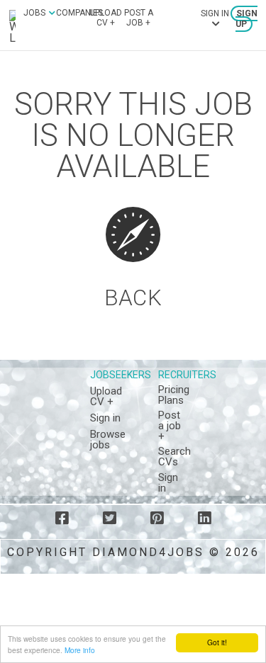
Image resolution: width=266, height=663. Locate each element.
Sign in (105, 418)
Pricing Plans (173, 395)
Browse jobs (108, 439)
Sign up (246, 18)
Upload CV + (105, 18)
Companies (79, 13)
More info (80, 650)
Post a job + (138, 18)
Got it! (217, 642)
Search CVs (174, 456)
